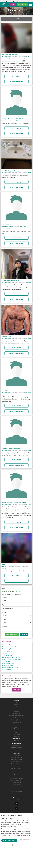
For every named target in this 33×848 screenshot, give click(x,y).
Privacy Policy (16, 713)
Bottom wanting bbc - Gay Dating (11, 659)
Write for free (16, 76)
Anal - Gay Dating (7, 655)
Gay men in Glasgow (17, 766)
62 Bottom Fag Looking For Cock (10, 448)
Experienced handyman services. (11, 280)
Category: (4, 619)
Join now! (16, 690)
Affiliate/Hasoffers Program (16, 747)
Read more (7, 837)
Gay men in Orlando (16, 787)
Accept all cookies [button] (9, 840)
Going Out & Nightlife (6, 566)
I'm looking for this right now (9, 54)
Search (24, 634)
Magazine (16, 704)
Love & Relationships (6, 226)
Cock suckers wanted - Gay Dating (11, 647)
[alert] (16, 830)
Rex (28, 56)
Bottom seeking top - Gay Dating (11, 667)
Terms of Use (16, 709)
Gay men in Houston (17, 789)
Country (4, 597)
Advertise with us (16, 722)
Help (16, 732)
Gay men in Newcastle (16, 764)
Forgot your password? (16, 730)
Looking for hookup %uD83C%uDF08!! (12, 119)
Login (12, 4)
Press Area (16, 736)
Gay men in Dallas (16, 782)
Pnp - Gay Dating (6, 644)
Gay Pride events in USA (16, 791)
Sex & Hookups (5, 56)
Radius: (4, 612)
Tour (16, 702)
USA (26, 56)
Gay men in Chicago (16, 784)
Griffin (29, 392)
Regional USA (16, 774)
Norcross (3, 568)
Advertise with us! (16, 745)
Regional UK (16, 753)
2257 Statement (16, 717)
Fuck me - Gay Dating (8, 649)
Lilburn (29, 504)
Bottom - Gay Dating (7, 665)
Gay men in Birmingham (16, 761)
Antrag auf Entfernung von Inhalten (16, 715)
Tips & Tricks (16, 734)
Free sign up (22, 4)
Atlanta (20, 120)
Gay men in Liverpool (16, 759)
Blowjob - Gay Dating (8, 663)
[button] (16, 845)
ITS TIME (4, 390)
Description (5, 626)
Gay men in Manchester (16, 757)
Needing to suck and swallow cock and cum (13, 502)
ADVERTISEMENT (16, 744)
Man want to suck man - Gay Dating (12, 657)
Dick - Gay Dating (7, 661)
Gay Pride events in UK (16, 768)
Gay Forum (16, 707)
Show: (3, 588)
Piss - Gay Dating (7, 653)
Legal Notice (16, 711)
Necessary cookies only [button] (25, 839)
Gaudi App (16, 740)
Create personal (12, 634)
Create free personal (16, 81)
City (3, 605)
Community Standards (16, 720)
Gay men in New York (16, 776)
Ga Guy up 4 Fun (6, 336)
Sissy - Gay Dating (7, 669)
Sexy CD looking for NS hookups (10, 171)
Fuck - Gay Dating (7, 651)
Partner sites (16, 738)
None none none (6, 224)
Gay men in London (16, 755)
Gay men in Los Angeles (16, 780)
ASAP (3, 564)
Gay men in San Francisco (16, 778)
